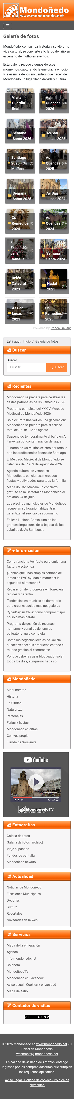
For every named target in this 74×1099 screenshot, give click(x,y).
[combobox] (26, 367)
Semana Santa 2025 (22, 196)
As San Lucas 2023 (17, 313)
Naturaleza (15, 709)
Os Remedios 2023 (53, 313)
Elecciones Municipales (24, 894)
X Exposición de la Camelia (19, 250)
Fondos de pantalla (21, 855)
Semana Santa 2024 (55, 256)
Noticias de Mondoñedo (24, 887)
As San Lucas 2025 (55, 136)
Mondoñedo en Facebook (25, 978)
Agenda (12, 952)
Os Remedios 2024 (20, 223)
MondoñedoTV (17, 972)
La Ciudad (14, 703)
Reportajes (14, 913)
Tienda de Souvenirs (21, 742)
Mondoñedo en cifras (22, 729)
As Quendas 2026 (53, 103)
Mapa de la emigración (23, 945)
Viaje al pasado (18, 849)
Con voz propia (18, 736)
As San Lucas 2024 (55, 196)
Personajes (15, 716)
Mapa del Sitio (17, 991)
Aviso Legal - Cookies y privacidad (31, 985)
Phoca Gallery (61, 328)
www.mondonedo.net (51, 1044)
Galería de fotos (18, 836)
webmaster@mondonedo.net (37, 1054)
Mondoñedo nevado (21, 862)
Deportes (13, 900)
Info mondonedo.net (21, 958)
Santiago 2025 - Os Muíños (19, 163)
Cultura (12, 907)
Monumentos (16, 690)
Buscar (12, 360)
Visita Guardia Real (18, 103)
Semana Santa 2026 (22, 136)
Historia (12, 696)
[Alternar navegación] (7, 26)
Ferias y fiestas (18, 723)
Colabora (13, 965)
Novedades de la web (22, 920)
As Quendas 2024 (53, 223)
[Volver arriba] (67, 1091)
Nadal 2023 (52, 286)
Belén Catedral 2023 (19, 283)
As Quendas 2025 (53, 163)
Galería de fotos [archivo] (25, 842)
